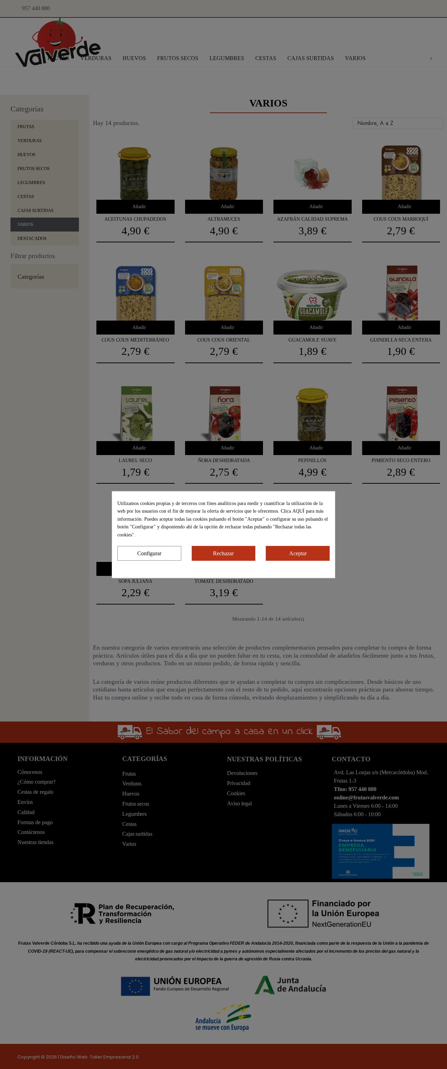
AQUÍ (299, 511)
